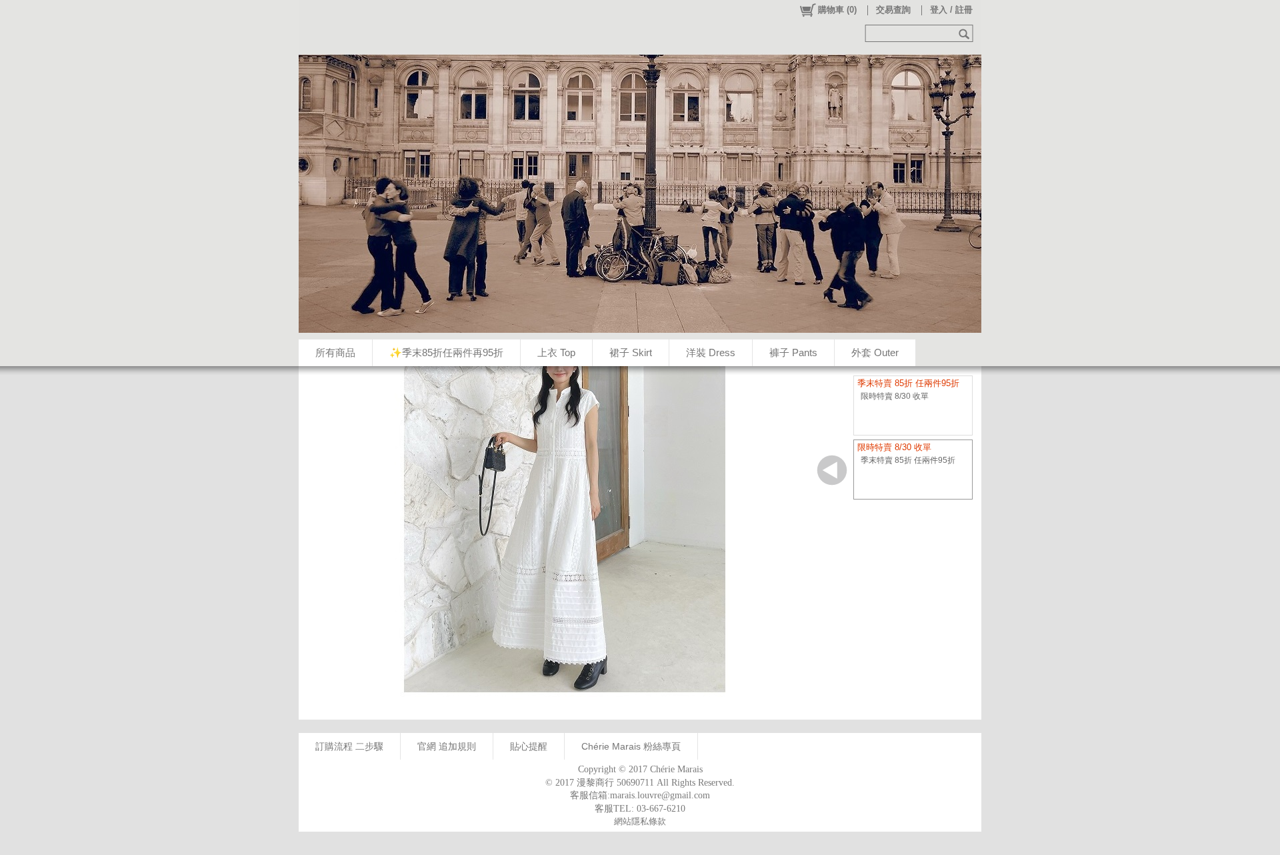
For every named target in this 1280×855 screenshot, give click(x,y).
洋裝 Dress (710, 352)
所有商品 (335, 352)
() (837, 10)
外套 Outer (875, 352)
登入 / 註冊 (951, 10)
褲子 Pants (793, 352)
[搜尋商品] (966, 33)
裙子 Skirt (630, 352)
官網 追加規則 (446, 746)
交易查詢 (893, 10)
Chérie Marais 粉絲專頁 (631, 746)
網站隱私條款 (640, 821)
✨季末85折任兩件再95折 (446, 352)
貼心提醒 (528, 746)
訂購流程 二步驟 (349, 746)
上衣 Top (556, 352)
